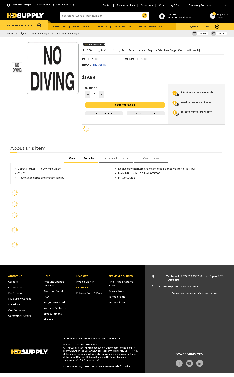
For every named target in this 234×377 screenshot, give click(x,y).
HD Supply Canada (19, 298)
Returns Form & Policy (90, 293)
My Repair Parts (150, 26)
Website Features (55, 308)
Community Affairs (19, 315)
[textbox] (94, 94)
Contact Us (15, 287)
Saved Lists (147, 5)
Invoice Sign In (85, 281)
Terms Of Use (116, 302)
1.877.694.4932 (190, 276)
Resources (81, 26)
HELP (47, 276)
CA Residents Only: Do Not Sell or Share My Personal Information (97, 366)
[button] (144, 15)
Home (10, 33)
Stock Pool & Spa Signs (67, 33)
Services (59, 26)
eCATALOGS (123, 26)
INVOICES (82, 276)
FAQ (46, 296)
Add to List (104, 113)
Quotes (106, 5)
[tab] (81, 159)
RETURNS (82, 287)
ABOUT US (15, 276)
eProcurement (53, 313)
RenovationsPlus (126, 5)
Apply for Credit (53, 291)
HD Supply (99, 64)
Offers (102, 26)
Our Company (16, 310)
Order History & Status (170, 5)
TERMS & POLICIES (120, 276)
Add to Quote (146, 113)
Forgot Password (54, 302)
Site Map (49, 319)
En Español (15, 293)
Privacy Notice (117, 291)
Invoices (223, 5)
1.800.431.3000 (190, 286)
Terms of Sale (116, 296)
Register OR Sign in (179, 17)
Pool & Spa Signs (40, 33)
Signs (23, 33)
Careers (13, 281)
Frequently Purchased (200, 5)
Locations (14, 304)
